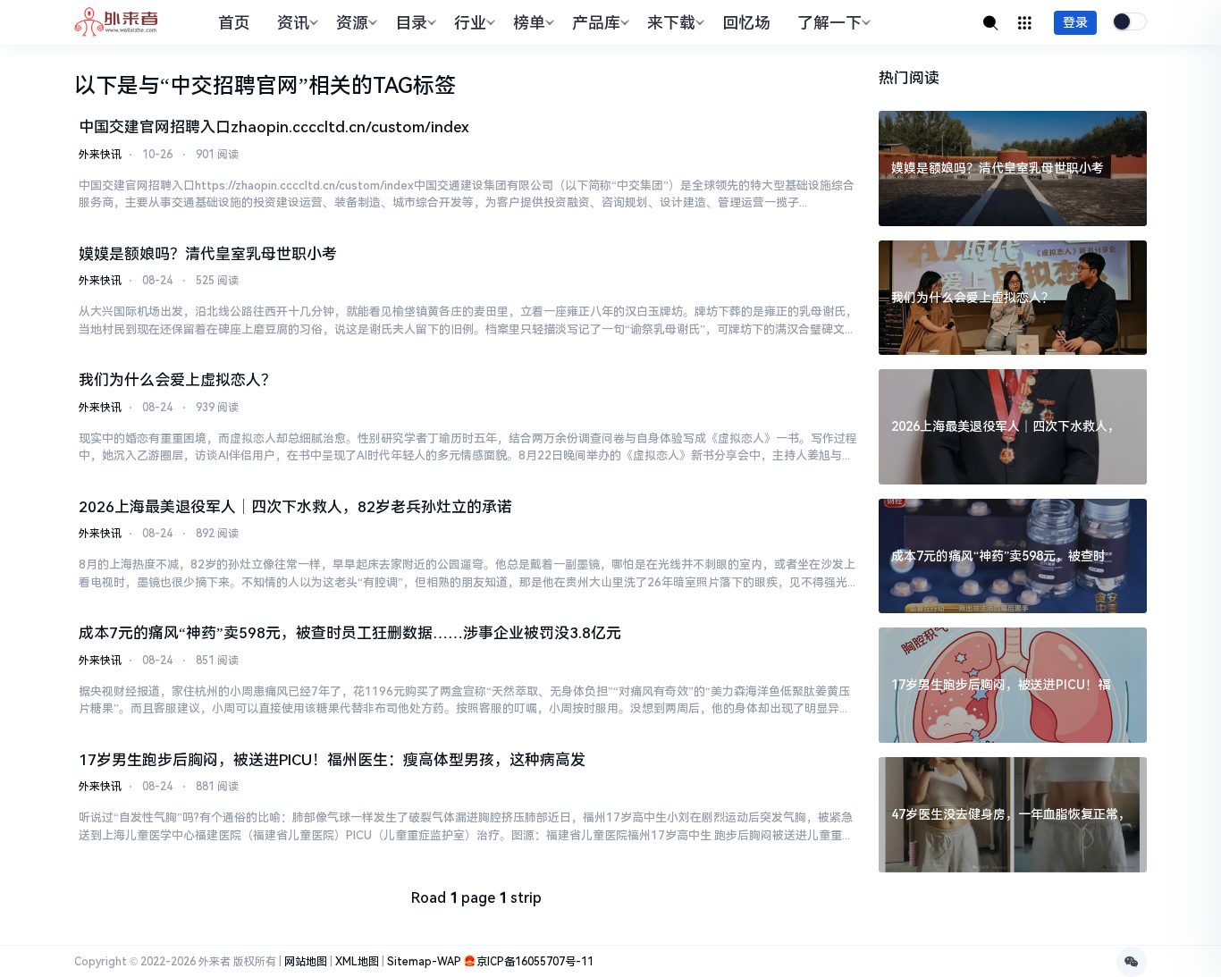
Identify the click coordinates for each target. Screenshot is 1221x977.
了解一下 (829, 22)
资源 (352, 22)
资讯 (293, 22)
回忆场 (746, 22)
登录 (1075, 22)
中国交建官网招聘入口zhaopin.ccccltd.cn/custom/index (274, 127)
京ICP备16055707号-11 (535, 962)
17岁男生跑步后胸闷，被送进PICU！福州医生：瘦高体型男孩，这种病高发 (332, 760)
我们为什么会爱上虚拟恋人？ (177, 380)
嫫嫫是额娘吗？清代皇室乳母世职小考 (208, 254)
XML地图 (357, 962)
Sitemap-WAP (424, 962)
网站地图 (305, 962)
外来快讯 (100, 154)
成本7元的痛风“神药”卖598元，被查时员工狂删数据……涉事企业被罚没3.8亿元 (350, 633)
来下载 (671, 22)
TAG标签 (414, 85)
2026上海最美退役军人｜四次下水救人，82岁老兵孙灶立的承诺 (295, 507)
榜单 (529, 22)
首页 (234, 22)
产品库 (596, 22)
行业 (470, 22)
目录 (411, 22)
